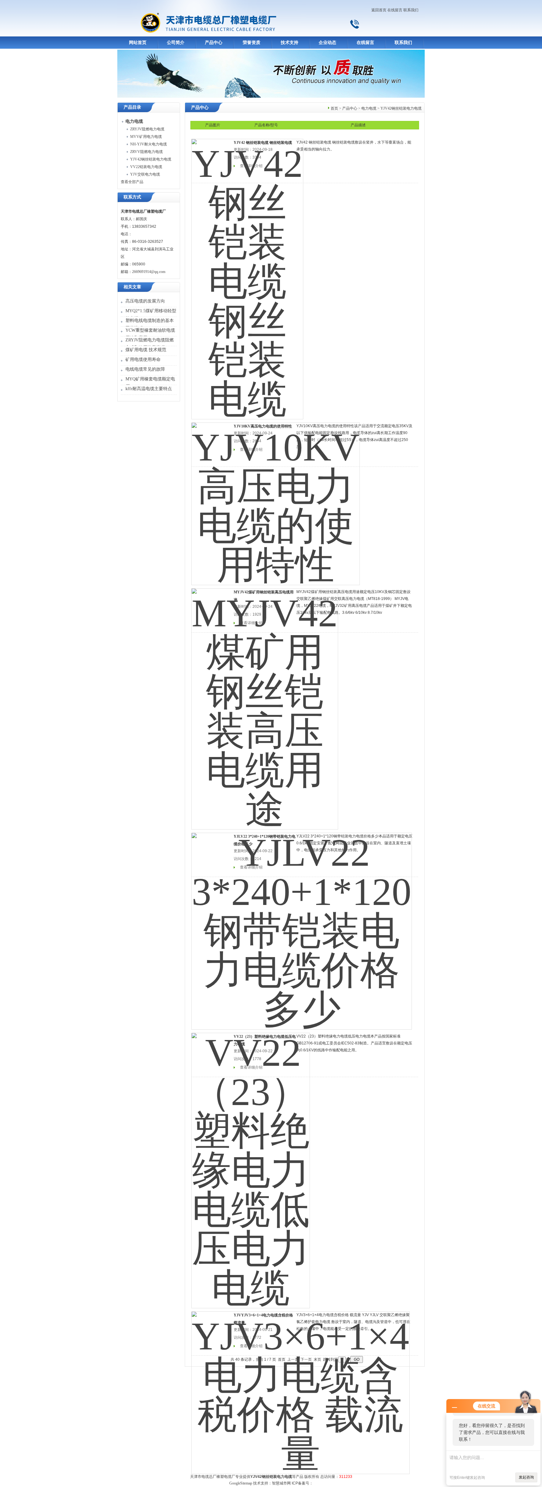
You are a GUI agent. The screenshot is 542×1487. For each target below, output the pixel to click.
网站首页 (137, 42)
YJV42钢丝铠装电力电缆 (150, 159)
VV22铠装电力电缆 (146, 167)
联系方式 (132, 197)
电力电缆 (368, 108)
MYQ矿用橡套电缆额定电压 (150, 383)
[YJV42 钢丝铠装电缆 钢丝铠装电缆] (247, 275)
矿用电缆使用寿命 (143, 359)
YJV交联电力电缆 (145, 174)
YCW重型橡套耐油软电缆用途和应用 (150, 334)
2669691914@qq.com (148, 272)
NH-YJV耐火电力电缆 (148, 144)
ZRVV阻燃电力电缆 (146, 152)
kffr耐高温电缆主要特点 (148, 388)
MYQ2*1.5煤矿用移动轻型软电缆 (150, 314)
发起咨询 (526, 1477)
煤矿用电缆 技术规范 (145, 349)
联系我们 (410, 10)
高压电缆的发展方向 (145, 301)
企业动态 (327, 42)
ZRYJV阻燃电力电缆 (147, 129)
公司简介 (175, 42)
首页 (334, 108)
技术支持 (289, 42)
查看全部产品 (132, 182)
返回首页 (378, 10)
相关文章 (132, 287)
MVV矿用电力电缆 (146, 136)
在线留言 (394, 10)
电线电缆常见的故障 (145, 369)
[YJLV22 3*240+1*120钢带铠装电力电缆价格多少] (302, 927)
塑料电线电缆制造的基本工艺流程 (149, 324)
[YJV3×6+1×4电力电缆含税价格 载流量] (300, 1388)
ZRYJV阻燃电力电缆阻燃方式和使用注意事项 (149, 344)
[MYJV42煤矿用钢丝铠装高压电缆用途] (265, 705)
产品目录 (132, 107)
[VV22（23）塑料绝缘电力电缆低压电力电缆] (251, 1166)
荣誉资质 (251, 42)
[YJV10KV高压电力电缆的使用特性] (275, 499)
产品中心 (213, 42)
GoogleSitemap (240, 1483)
